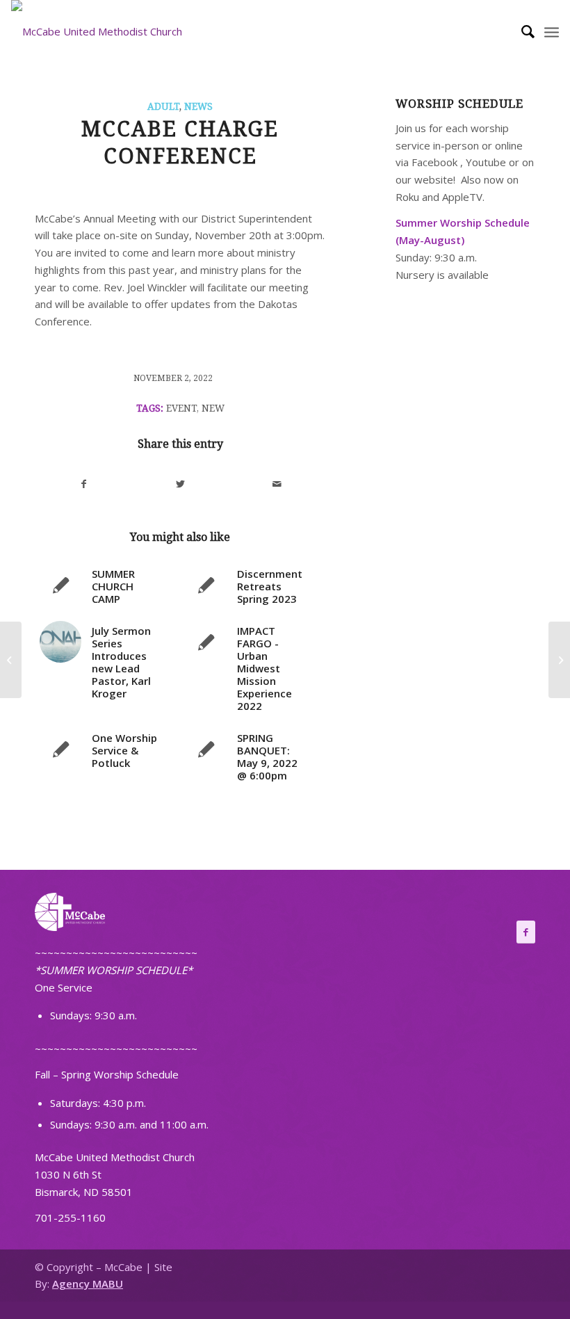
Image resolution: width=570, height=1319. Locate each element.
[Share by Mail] (277, 484)
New (213, 408)
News (198, 106)
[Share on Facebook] (83, 484)
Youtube (486, 162)
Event (181, 408)
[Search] (521, 31)
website (433, 179)
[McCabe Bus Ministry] (11, 660)
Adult (163, 106)
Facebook (434, 162)
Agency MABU (87, 1283)
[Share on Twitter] (181, 484)
